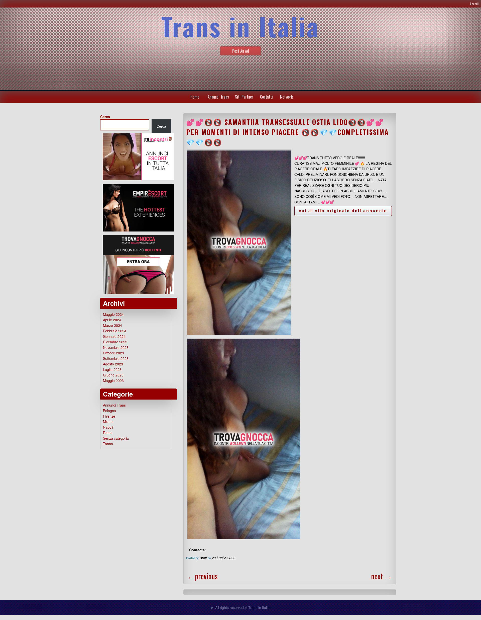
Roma (107, 432)
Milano (108, 421)
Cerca (105, 116)
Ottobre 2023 (113, 352)
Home (194, 97)
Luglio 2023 (112, 369)
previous (202, 576)
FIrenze (109, 416)
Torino (108, 443)
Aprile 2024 (112, 319)
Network (286, 97)
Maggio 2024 (113, 314)
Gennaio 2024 (114, 336)
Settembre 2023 (116, 358)
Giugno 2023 (113, 374)
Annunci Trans (218, 97)
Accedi (474, 3)
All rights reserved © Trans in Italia (242, 607)
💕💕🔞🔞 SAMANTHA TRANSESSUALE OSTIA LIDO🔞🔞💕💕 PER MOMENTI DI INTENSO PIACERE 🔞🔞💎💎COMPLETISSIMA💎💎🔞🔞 (287, 132)
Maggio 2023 (113, 380)
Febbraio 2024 (114, 330)
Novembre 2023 (116, 347)
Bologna (109, 410)
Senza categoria (116, 438)
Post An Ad (240, 51)
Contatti (266, 97)
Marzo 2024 (112, 325)
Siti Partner (244, 97)
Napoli (108, 427)
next (381, 576)
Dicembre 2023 (115, 341)
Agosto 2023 (113, 363)
